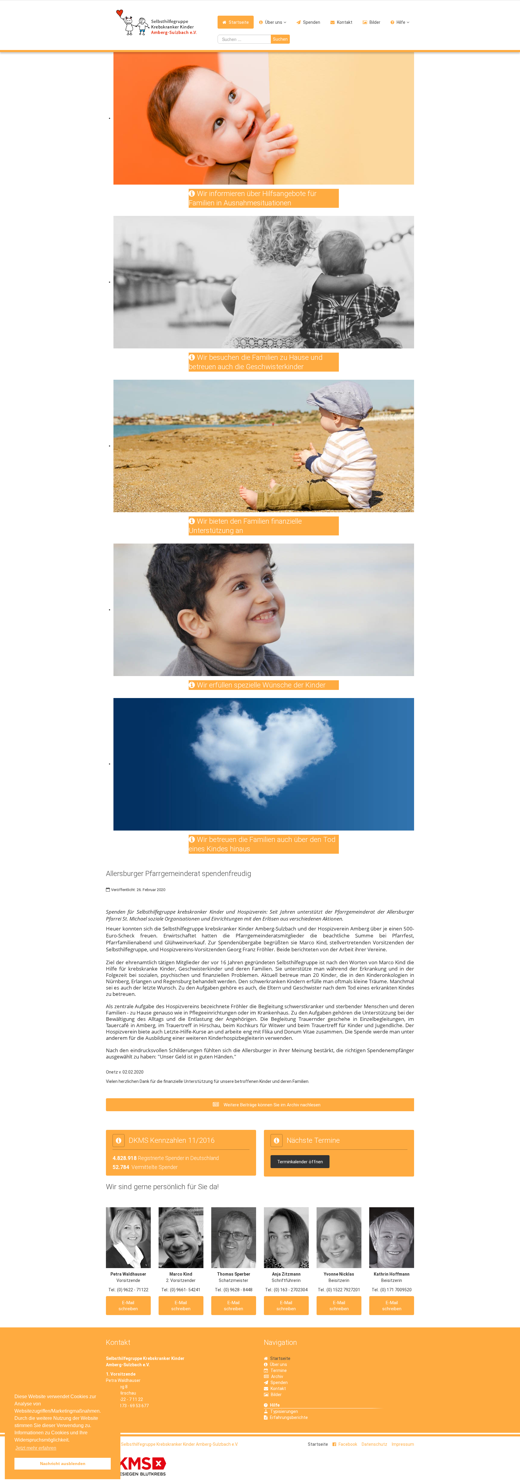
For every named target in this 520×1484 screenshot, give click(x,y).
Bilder (375, 22)
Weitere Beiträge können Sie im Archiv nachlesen (271, 1105)
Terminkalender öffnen (300, 1161)
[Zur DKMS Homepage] (136, 1466)
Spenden (311, 22)
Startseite (239, 22)
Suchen (280, 39)
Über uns (273, 22)
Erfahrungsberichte (289, 1417)
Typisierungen (284, 1411)
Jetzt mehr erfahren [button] (35, 1448)
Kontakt (344, 22)
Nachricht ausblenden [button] (62, 1463)
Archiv (277, 1376)
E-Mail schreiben (128, 1305)
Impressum (403, 1444)
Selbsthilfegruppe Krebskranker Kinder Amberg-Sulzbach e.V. (179, 1444)
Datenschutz (374, 1444)
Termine (279, 1370)
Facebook (348, 1444)
